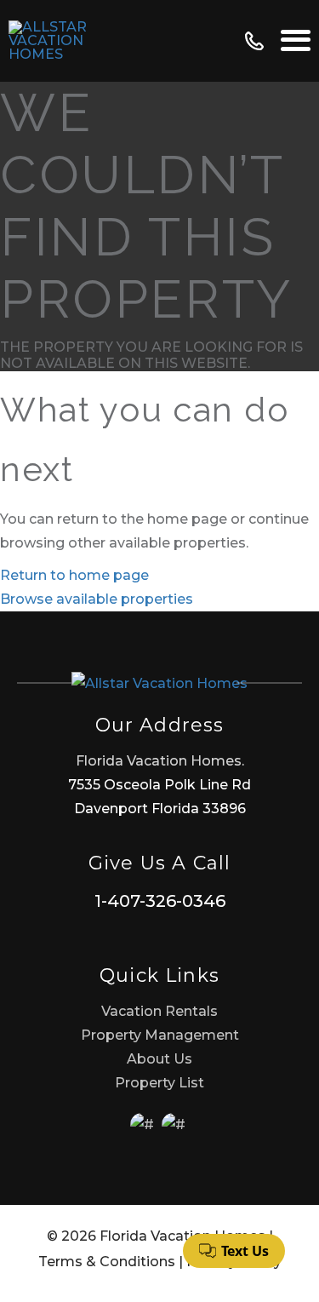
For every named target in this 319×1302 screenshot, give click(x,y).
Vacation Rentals (159, 1011)
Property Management (160, 1035)
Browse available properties (96, 599)
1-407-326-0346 (159, 901)
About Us (159, 1059)
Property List (159, 1083)
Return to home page (74, 575)
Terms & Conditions (106, 1261)
